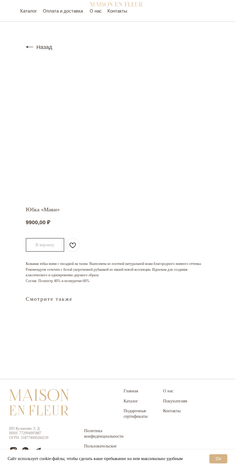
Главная (131, 391)
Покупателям (175, 401)
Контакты (172, 411)
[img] (116, 4)
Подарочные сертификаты (135, 414)
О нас (168, 391)
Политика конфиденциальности (104, 433)
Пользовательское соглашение (100, 449)
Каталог (131, 401)
